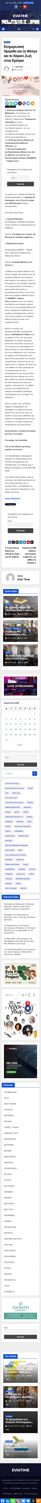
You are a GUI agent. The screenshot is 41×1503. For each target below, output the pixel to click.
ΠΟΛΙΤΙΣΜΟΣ (10, 1250)
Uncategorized (10, 1092)
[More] (33, 103)
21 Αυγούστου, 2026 (16, 1451)
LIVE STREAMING (15, 1488)
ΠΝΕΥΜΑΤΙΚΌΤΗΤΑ (13, 1239)
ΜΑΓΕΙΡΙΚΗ (9, 1203)
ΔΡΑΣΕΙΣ (7, 42)
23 (35, 729)
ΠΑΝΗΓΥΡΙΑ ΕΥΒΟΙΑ (12, 864)
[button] (34, 29)
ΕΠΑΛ (29, 821)
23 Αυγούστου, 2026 (16, 1376)
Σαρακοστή (21, 874)
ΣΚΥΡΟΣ (32, 869)
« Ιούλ (19, 745)
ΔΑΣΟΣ (16, 812)
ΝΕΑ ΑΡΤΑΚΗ (9, 850)
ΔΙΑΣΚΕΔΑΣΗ (10, 1139)
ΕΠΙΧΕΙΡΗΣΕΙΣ (10, 1168)
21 (25, 729)
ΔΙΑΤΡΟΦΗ (9, 1145)
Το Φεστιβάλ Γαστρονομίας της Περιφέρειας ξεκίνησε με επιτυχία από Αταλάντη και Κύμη (19, 941)
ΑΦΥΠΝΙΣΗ (9, 1115)
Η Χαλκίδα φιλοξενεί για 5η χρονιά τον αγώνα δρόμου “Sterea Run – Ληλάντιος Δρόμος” (19, 951)
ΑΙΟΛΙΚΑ (30, 802)
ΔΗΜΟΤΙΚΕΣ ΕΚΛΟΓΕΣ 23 (14, 817)
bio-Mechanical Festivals (14, 802)
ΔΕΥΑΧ (25, 812)
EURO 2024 (16, 793)
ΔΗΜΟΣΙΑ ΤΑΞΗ (11, 1133)
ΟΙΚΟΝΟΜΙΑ (9, 1215)
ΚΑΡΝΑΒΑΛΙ (19, 831)
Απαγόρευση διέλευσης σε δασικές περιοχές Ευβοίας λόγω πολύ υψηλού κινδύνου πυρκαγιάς (19, 906)
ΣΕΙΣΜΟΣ (22, 869)
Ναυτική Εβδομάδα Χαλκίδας (15, 855)
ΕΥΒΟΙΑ (8, 826)
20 (20, 729)
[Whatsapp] (11, 103)
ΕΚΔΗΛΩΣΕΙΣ (10, 1157)
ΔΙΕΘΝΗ (29, 817)
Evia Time (19, 67)
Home (6, 1488)
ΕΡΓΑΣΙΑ (8, 1174)
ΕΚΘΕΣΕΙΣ (8, 821)
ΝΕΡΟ (20, 850)
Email (10, 521)
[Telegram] (28, 103)
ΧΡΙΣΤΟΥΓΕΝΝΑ (11, 888)
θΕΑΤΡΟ (23, 888)
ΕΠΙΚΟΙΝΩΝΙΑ (7, 1494)
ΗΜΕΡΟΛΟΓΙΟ (18, 1494)
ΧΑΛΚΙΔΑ (8, 883)
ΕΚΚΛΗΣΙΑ (20, 821)
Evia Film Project (11, 798)
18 (11, 729)
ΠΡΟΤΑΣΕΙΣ (9, 1262)
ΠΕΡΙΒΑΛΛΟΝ (17, 628)
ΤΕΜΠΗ (31, 874)
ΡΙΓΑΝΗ (7, 1268)
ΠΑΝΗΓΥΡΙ (20, 860)
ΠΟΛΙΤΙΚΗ (8, 1245)
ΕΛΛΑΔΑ (34, 1488)
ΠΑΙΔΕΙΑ (7, 1221)
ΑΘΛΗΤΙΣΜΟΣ (10, 1104)
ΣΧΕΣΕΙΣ (8, 1274)
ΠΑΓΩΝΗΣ (8, 860)
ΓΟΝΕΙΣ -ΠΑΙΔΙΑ (11, 1127)
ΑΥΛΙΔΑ (7, 812)
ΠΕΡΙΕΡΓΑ (8, 1233)
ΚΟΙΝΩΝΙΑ (8, 1192)
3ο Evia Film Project (12, 783)
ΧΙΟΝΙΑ (18, 883)
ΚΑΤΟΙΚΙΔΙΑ (9, 1186)
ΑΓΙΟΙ (6, 1098)
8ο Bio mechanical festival (14, 788)
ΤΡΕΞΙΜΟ (8, 879)
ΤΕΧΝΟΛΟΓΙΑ (10, 1280)
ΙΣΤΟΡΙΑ (7, 1180)
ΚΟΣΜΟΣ (8, 1198)
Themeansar (33, 1483)
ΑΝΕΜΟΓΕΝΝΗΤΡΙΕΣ (12, 807)
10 (6, 724)
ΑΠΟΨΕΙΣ (8, 1110)
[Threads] (20, 103)
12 (16, 724)
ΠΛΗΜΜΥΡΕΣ (10, 869)
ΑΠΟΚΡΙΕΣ (27, 807)
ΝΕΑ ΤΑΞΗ (8, 1209)
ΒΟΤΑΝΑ (8, 1121)
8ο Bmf (30, 788)
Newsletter (26, 1488)
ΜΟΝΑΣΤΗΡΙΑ (23, 836)
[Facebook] (7, 103)
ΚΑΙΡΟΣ (8, 831)
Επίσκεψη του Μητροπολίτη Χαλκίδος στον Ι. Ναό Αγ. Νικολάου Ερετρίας (20, 917)
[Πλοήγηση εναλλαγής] (19, 29)
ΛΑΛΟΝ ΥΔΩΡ (10, 836)
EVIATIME (20, 16)
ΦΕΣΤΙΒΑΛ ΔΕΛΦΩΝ (23, 879)
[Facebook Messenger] (15, 103)
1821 (6, 793)
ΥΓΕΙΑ (6, 1286)
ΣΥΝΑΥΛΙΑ (9, 874)
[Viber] (24, 103)
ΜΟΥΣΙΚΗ (8, 840)
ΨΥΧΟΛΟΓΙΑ (9, 1292)
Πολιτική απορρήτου (31, 1494)
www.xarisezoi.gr (12, 498)
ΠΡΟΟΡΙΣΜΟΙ (10, 1256)
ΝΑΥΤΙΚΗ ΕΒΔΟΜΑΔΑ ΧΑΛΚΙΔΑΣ (16, 845)
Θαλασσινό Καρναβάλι (23, 826)
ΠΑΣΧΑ (25, 864)
